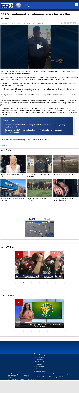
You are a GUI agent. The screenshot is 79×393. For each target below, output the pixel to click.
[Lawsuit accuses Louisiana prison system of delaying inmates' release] (66, 188)
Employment (39, 359)
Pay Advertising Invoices (39, 371)
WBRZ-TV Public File (39, 362)
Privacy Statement (39, 366)
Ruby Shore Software (31, 379)
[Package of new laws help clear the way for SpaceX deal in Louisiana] (66, 164)
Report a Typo (5, 145)
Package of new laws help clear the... (64, 174)
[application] (39, 47)
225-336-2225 (48, 374)
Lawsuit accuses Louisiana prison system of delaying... (63, 199)
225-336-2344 (25, 375)
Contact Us (39, 364)
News (18, 23)
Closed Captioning (40, 357)
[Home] (7, 5)
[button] (39, 46)
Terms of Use (39, 369)
